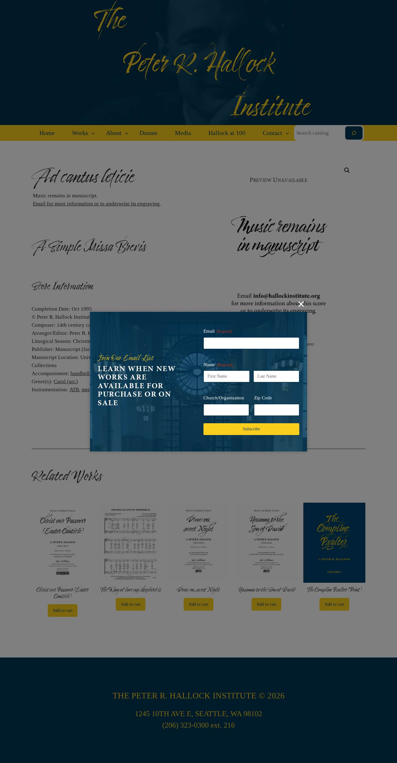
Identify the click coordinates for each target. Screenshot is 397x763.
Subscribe (251, 429)
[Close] (301, 304)
